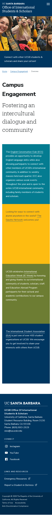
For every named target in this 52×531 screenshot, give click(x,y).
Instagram (14, 446)
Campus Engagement (19, 71)
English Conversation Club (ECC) (27, 152)
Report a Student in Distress (19, 485)
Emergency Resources (15, 478)
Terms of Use (7, 503)
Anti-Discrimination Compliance (15, 506)
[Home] (18, 12)
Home (4, 71)
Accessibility (20, 503)
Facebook (14, 459)
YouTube (14, 452)
